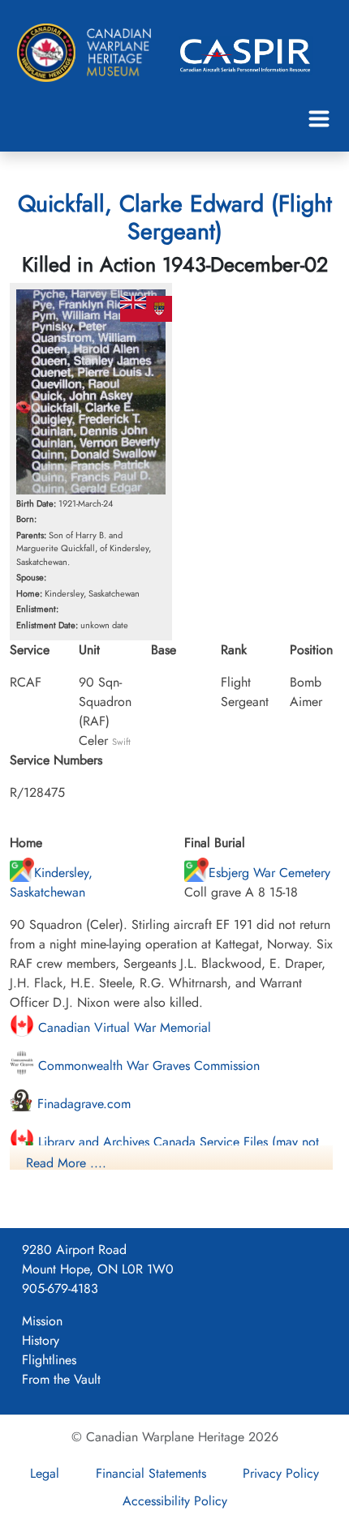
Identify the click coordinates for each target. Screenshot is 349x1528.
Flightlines (49, 1359)
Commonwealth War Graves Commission (147, 1065)
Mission (42, 1321)
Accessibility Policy (175, 1501)
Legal (44, 1473)
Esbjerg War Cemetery (269, 872)
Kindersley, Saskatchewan (51, 882)
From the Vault (61, 1379)
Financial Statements (151, 1473)
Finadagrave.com (82, 1103)
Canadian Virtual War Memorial (122, 1027)
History (40, 1340)
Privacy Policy (281, 1473)
